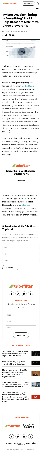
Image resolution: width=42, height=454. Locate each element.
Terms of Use (21, 445)
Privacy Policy (30, 443)
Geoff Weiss (10, 31)
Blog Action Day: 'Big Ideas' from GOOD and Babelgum (13, 363)
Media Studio (28, 86)
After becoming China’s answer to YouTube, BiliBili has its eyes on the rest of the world (15, 384)
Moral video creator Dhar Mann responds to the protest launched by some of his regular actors (15, 373)
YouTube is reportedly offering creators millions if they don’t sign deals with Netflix (15, 353)
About (9, 443)
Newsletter (28, 3)
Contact (17, 443)
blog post (26, 205)
